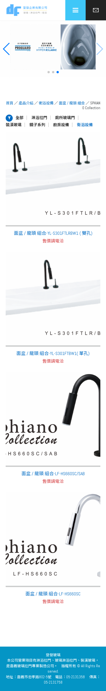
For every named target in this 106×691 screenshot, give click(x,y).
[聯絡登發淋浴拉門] (96, 10)
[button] (48, 72)
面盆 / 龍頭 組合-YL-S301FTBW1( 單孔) (53, 353)
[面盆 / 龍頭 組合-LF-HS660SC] (53, 539)
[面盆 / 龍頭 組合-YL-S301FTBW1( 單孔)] (53, 299)
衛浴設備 (46, 103)
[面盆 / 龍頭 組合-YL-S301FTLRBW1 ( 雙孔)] (53, 179)
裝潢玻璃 (13, 124)
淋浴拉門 (39, 117)
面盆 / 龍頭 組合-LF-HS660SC (53, 594)
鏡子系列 (37, 124)
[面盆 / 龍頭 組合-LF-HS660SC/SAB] (53, 419)
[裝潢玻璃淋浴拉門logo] (27, 10)
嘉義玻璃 (17, 666)
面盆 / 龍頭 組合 (72, 103)
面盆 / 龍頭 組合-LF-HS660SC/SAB (53, 474)
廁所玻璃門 (65, 117)
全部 (19, 117)
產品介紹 (26, 103)
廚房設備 (61, 124)
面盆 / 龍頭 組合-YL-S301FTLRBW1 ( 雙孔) (53, 233)
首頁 (9, 103)
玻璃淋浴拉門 (66, 660)
